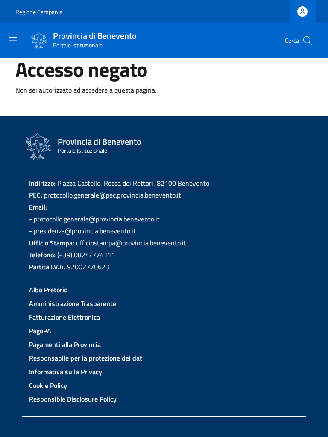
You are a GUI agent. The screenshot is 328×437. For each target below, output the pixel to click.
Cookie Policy (48, 385)
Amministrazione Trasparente (72, 303)
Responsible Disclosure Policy (73, 399)
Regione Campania (38, 11)
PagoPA (40, 331)
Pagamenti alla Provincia (65, 344)
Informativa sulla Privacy (65, 372)
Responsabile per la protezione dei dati (86, 358)
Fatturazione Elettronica (64, 317)
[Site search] (307, 40)
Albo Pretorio (48, 290)
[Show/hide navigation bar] (12, 40)
